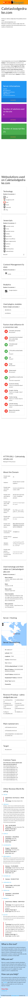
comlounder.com (7, 882)
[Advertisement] (14, 44)
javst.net (5, 914)
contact (5, 982)
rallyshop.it (6, 804)
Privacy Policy (4, 989)
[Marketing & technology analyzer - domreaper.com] (14, 3)
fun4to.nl (5, 833)
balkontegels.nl (7, 856)
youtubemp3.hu (7, 845)
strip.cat (5, 794)
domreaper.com (15, 995)
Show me (13, 100)
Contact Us (4, 990)
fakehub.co (6, 898)
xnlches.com (6, 890)
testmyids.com (6, 875)
